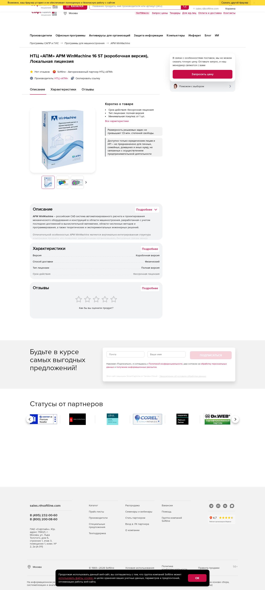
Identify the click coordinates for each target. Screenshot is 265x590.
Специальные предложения (97, 525)
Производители (98, 517)
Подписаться (211, 355)
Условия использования (139, 567)
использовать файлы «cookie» (76, 578)
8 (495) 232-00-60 (43, 515)
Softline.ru (142, 13)
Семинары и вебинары (138, 511)
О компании (132, 530)
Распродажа (132, 505)
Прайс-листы (96, 511)
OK (197, 578)
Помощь (166, 511)
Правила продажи (208, 567)
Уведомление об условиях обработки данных (183, 376)
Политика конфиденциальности (174, 568)
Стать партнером (135, 517)
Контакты (229, 13)
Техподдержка (97, 533)
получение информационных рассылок (136, 367)
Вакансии (167, 505)
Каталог (93, 505)
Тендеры (175, 13)
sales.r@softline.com (207, 8)
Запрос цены (160, 13)
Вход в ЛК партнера (137, 523)
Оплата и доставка (210, 13)
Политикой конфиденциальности (165, 364)
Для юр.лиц (189, 13)
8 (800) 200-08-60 (43, 519)
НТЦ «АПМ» (61, 78)
